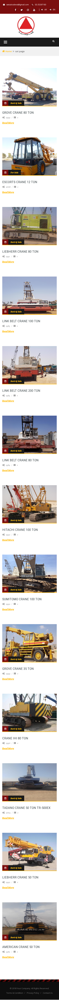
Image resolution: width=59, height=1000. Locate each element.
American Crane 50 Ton (21, 947)
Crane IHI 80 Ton (15, 738)
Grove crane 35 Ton (18, 669)
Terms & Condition (14, 993)
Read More (8, 122)
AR (45, 9)
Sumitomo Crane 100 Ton (22, 599)
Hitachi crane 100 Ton (20, 530)
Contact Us (48, 993)
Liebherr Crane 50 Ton (20, 877)
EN (54, 9)
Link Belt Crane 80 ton (20, 460)
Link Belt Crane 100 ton (21, 321)
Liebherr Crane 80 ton (20, 251)
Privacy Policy (33, 993)
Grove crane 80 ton (18, 112)
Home (8, 51)
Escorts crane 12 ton (19, 182)
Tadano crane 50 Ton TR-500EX (26, 808)
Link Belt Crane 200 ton (21, 391)
